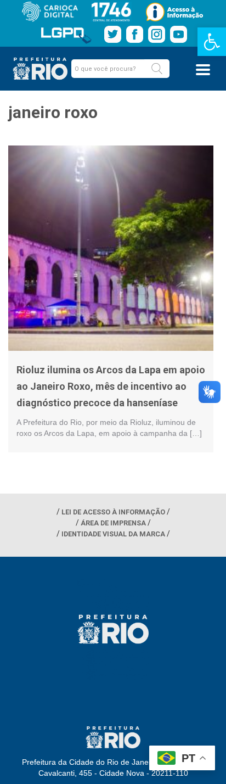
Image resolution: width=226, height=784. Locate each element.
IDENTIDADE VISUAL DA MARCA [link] (113, 534)
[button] (157, 68)
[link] (211, 41)
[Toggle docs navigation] (203, 70)
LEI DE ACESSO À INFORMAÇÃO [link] (113, 512)
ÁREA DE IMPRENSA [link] (113, 523)
